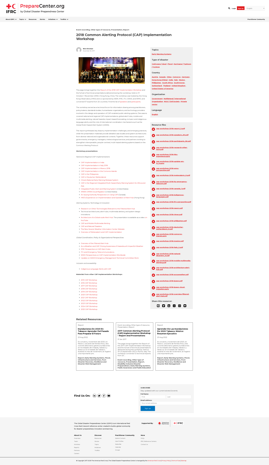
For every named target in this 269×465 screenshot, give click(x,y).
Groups (117, 450)
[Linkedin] (168, 305)
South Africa (167, 83)
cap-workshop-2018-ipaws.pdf (169, 281)
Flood (170, 64)
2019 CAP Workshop (89, 292)
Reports (76, 447)
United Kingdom (178, 86)
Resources (32, 19)
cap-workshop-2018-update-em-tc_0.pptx (170, 162)
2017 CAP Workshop (89, 286)
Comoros (177, 77)
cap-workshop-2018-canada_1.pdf (170, 189)
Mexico (182, 80)
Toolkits (63, 19)
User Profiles (119, 441)
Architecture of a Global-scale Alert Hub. (97, 217)
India (171, 80)
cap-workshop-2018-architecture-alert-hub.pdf (173, 268)
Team (76, 441)
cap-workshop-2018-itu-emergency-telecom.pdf (171, 183)
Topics (21, 19)
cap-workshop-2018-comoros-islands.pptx (169, 235)
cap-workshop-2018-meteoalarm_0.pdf (173, 175)
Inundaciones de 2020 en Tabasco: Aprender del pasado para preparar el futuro (93, 331)
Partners (77, 450)
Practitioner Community (256, 19)
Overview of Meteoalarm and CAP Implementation (101, 232)
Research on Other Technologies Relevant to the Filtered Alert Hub (108, 209)
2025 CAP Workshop (89, 309)
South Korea (179, 83)
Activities (77, 444)
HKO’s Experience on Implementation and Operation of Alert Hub (107, 198)
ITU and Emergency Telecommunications (97, 252)
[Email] (184, 305)
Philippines (156, 83)
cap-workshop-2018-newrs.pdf (169, 208)
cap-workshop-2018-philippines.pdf (171, 221)
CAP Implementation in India (92, 162)
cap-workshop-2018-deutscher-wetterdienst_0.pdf (169, 228)
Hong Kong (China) (160, 80)
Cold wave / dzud (159, 64)
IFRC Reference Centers (148, 441)
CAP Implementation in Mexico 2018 (95, 168)
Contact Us (144, 444)
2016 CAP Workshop (89, 283)
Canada (162, 77)
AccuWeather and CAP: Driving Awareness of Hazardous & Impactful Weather (112, 246)
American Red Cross (154, 460)
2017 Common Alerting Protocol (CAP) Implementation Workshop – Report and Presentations (134, 333)
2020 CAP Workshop (89, 295)
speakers (123, 102)
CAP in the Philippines (89, 174)
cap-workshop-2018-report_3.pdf (170, 129)
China (169, 77)
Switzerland (157, 86)
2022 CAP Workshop (89, 301)
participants (135, 102)
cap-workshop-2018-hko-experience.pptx (167, 155)
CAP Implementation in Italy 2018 (94, 165)
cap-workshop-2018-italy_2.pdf (169, 247)
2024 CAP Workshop (89, 306)
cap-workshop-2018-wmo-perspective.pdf (167, 169)
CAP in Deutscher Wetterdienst (93, 177)
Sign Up (240, 8)
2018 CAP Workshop (89, 289)
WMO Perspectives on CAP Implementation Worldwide (103, 255)
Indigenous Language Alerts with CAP (96, 269)
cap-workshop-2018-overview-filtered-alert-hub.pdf (172, 295)
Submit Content (120, 438)
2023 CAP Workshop (89, 303)
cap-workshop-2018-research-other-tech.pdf (172, 148)
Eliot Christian (88, 49)
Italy (176, 80)
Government (157, 99)
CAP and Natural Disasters (91, 226)
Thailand (166, 86)
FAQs (142, 438)
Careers (76, 453)
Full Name (144, 394)
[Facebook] (158, 305)
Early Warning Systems (161, 54)
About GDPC (10, 19)
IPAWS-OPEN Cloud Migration (93, 192)
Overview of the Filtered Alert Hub (94, 243)
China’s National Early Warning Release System (99, 180)
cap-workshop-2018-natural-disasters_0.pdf (168, 255)
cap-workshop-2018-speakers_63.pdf (172, 135)
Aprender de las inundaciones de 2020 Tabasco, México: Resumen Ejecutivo (172, 331)
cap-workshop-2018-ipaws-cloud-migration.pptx (170, 288)
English (155, 114)
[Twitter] (163, 305)
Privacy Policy (166, 460)
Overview (77, 438)
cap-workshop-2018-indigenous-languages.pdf (170, 196)
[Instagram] (179, 305)
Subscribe (118, 444)
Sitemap (183, 460)
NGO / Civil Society (172, 101)
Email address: (146, 400)
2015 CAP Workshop (89, 280)
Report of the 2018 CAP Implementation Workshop (121, 90)
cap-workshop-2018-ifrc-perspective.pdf (173, 202)
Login (234, 8)
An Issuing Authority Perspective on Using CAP (99, 195)
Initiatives (51, 19)
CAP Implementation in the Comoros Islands (99, 171)
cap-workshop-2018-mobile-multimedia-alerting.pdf (173, 262)
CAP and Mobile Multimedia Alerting (95, 223)
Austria (155, 77)
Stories (42, 19)
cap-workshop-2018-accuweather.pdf (172, 275)
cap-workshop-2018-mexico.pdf (170, 241)
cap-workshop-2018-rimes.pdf (169, 214)
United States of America (162, 89)
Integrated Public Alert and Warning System (98, 189)
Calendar (118, 447)
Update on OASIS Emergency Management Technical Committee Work (110, 258)
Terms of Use (176, 460)
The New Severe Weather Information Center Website (103, 229)
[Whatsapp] (174, 305)
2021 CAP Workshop (89, 298)
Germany (186, 77)
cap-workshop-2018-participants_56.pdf (173, 141)
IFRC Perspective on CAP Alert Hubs (95, 249)
